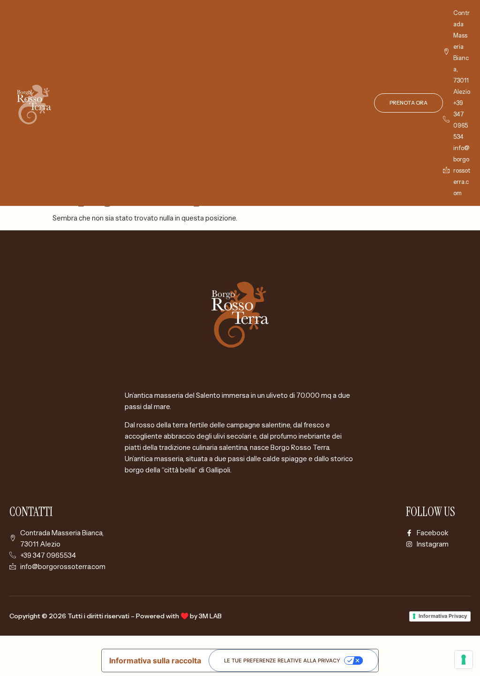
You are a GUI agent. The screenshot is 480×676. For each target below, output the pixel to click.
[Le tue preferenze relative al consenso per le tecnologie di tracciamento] (463, 659)
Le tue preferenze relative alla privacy (282, 660)
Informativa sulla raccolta (155, 660)
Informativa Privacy (443, 616)
